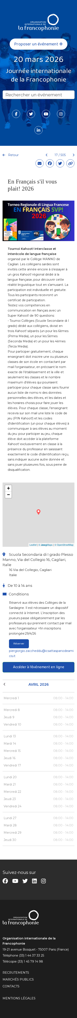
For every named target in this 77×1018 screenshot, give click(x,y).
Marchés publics (18, 979)
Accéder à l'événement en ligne (38, 667)
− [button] (8, 494)
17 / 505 (60, 155)
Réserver (18, 643)
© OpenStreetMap (64, 544)
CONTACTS (11, 986)
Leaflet (33, 544)
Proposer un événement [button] (36, 44)
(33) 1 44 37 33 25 (31, 955)
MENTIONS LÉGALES (19, 998)
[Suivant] (71, 155)
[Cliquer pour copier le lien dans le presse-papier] (70, 163)
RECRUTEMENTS (16, 973)
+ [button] (8, 488)
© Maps (45, 544)
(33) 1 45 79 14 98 (30, 961)
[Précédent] (46, 155)
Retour (13, 155)
